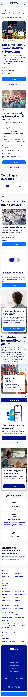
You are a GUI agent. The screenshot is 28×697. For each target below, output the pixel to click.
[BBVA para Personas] (14, 3)
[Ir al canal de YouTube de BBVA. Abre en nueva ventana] (19, 687)
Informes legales (14, 662)
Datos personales (14, 659)
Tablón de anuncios (14, 671)
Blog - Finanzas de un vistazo (10, 633)
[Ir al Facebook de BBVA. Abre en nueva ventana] (8, 687)
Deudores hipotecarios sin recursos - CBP (13, 641)
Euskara (14, 682)
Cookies (14, 657)
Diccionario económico (8, 635)
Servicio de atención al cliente (14, 674)
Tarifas (14, 668)
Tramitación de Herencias (9, 630)
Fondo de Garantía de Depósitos (18, 13)
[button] (2, 3)
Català (11, 678)
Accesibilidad (5, 638)
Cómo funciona (6, 73)
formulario (7, 627)
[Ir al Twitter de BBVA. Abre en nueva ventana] (12, 687)
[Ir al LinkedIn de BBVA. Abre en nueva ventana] (16, 687)
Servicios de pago (14, 665)
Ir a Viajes (4, 240)
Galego (22, 678)
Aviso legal (14, 654)
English (17, 678)
